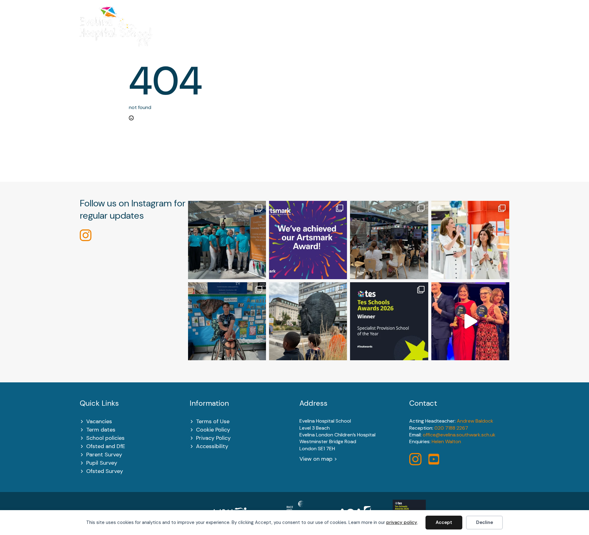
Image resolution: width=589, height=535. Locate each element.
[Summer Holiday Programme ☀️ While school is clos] (227, 240)
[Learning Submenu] (337, 34)
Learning (323, 34)
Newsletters (451, 34)
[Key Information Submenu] (297, 34)
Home (192, 34)
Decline (484, 522)
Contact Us (494, 34)
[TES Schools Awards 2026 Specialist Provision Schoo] (389, 321)
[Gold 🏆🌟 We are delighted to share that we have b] (308, 240)
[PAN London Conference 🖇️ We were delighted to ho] (389, 240)
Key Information (274, 34)
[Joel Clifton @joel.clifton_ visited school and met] (227, 321)
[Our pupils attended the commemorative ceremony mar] (308, 321)
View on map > (318, 459)
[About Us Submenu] (239, 34)
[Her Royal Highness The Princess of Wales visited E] (470, 240)
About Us (224, 34)
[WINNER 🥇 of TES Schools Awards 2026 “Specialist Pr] (470, 321)
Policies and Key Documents (388, 34)
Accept (444, 522)
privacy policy (401, 522)
